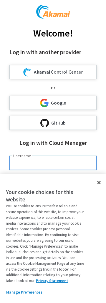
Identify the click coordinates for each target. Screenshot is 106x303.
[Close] (98, 182)
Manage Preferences (24, 292)
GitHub (58, 123)
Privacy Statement (52, 280)
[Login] (53, 12)
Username (22, 155)
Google (58, 103)
